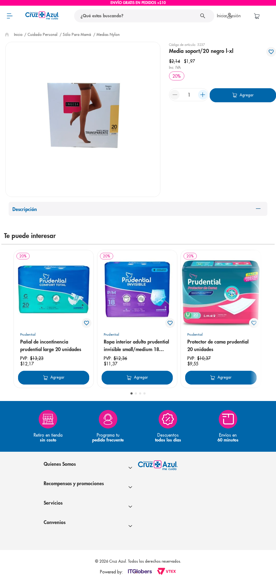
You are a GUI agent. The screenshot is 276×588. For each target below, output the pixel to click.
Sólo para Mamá (77, 34)
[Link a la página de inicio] (13, 35)
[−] (175, 95)
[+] (203, 95)
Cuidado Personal (42, 34)
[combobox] (136, 15)
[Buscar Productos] (204, 15)
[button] (131, 393)
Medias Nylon (108, 34)
